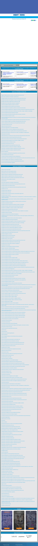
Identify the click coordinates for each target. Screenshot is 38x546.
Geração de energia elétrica (6, 417)
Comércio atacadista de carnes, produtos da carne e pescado (11, 106)
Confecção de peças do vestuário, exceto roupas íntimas (10, 318)
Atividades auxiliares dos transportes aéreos (8, 185)
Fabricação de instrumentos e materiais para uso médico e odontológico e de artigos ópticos (15, 132)
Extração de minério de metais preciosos (8, 355)
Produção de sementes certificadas (7, 471)
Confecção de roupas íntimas (6, 321)
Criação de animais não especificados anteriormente (9, 328)
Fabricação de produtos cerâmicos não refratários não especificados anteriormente (14, 393)
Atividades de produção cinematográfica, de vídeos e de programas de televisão (13, 99)
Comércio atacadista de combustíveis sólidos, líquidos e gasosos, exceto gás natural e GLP (15, 262)
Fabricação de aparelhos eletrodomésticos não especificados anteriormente (13, 363)
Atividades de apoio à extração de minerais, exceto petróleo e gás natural (12, 193)
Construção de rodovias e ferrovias (7, 124)
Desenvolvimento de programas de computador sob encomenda (11, 348)
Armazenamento (4, 180)
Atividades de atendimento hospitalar (7, 202)
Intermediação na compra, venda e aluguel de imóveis (10, 429)
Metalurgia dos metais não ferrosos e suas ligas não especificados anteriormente (14, 447)
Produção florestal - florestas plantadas (8, 472)
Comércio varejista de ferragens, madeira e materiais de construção (12, 299)
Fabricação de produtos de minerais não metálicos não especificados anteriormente (14, 138)
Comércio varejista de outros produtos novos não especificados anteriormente (13, 122)
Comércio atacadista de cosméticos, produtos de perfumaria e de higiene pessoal (14, 265)
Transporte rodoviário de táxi (6, 505)
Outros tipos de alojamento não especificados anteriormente (11, 461)
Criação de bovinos (4, 331)
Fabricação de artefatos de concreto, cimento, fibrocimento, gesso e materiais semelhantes (15, 364)
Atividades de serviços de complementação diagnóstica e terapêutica (12, 227)
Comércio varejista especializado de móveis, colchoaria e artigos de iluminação (13, 315)
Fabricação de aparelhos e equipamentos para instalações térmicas (12, 361)
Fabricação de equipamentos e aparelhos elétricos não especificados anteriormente (14, 130)
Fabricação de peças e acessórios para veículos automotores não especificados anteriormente (16, 135)
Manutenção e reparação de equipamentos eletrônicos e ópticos (11, 439)
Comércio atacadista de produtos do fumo (8, 276)
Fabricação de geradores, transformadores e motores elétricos (11, 383)
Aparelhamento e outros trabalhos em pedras (8, 179)
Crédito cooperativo (4, 334)
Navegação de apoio (5, 450)
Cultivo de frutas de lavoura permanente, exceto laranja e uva (11, 339)
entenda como (7, 528)
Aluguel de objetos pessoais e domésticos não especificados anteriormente (13, 95)
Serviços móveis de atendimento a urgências (8, 162)
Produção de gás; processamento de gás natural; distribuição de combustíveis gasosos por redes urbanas (17, 466)
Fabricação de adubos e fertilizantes (7, 358)
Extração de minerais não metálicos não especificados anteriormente (12, 353)
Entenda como (31, 528)
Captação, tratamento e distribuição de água (8, 248)
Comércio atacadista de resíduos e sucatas (8, 115)
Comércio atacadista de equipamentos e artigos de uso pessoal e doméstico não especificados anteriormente (18, 109)
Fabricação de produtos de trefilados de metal (8, 404)
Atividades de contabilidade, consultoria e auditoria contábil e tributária (12, 207)
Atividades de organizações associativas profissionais (10, 219)
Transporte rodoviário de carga (6, 503)
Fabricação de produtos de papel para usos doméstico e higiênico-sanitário (13, 140)
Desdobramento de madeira (6, 347)
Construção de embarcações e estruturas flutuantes (9, 323)
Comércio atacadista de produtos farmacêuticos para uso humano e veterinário (13, 114)
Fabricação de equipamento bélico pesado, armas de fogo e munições (12, 377)
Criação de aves (4, 329)
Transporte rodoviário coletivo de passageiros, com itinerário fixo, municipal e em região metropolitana (17, 499)
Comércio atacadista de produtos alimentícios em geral (10, 112)
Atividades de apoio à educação (6, 191)
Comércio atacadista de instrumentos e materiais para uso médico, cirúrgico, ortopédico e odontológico (17, 270)
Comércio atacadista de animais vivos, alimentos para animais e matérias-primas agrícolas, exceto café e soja (18, 251)
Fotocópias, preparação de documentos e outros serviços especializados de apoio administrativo (16, 415)
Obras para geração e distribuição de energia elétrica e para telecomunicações (13, 456)
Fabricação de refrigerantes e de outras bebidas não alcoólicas (11, 412)
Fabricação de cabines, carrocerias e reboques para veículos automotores (13, 129)
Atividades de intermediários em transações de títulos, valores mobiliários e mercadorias (15, 210)
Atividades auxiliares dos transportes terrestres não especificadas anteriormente (14, 98)
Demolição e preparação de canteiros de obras (8, 345)
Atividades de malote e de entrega (7, 212)
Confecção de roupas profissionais (7, 320)
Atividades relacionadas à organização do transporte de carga (11, 101)
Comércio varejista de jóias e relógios (7, 301)
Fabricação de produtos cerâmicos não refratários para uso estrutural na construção (14, 394)
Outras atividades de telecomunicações (7, 154)
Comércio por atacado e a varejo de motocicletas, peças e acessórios (12, 291)
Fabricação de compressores (6, 374)
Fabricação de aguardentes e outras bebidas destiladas (10, 127)
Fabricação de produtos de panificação (7, 401)
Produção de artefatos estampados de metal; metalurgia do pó (11, 156)
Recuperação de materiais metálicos (7, 474)
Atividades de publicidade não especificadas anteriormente (10, 224)
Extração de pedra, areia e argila (6, 356)
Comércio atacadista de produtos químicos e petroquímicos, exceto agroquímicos (14, 279)
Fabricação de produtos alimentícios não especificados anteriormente (12, 391)
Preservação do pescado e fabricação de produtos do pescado (11, 463)
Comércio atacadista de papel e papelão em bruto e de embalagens (12, 273)
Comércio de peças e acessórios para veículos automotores (10, 290)
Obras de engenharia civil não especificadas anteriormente (10, 453)
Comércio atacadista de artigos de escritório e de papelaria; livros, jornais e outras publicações (16, 252)
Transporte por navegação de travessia (7, 496)
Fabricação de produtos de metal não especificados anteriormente (11, 137)
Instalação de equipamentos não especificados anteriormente (11, 145)
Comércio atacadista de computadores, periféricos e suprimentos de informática (14, 107)
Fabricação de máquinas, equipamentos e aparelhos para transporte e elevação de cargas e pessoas (17, 388)
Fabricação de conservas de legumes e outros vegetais (10, 375)
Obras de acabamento (5, 151)
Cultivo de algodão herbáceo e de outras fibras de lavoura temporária (12, 336)
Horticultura (3, 420)
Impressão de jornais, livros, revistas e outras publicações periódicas (12, 423)
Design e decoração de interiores (6, 350)
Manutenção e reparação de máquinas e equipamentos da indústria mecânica (13, 148)
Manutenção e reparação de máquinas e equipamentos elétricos (11, 149)
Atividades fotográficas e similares (7, 233)
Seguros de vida (4, 483)
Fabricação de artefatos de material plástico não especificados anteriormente (13, 366)
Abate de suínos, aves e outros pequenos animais (9, 171)
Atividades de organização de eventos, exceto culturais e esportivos (12, 217)
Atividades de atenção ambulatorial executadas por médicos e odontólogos (13, 204)
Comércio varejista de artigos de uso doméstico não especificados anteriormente (14, 121)
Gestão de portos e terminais (6, 418)
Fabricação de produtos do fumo (6, 410)
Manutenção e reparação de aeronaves (7, 436)
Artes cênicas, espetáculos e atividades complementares (10, 96)
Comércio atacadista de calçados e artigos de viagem (9, 257)
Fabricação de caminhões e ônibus (7, 372)
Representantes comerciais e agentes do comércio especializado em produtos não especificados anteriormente (18, 157)
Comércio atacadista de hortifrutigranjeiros (8, 268)
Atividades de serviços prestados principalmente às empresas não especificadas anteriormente (16, 230)
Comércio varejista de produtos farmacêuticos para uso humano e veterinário (13, 313)
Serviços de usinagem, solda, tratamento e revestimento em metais (12, 159)
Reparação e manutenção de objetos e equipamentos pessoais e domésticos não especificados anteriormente (18, 477)
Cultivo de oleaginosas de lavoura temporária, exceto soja (10, 340)
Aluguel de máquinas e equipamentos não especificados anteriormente (12, 174)
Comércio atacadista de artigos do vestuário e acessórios (10, 104)
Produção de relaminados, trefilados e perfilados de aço (10, 469)
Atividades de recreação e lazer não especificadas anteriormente (11, 225)
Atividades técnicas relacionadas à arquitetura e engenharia (10, 243)
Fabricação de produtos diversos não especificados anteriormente (11, 409)
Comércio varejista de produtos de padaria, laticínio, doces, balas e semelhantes (13, 312)
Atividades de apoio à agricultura (6, 190)
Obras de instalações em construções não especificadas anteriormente (12, 455)
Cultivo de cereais (4, 337)
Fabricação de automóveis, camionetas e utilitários (9, 367)
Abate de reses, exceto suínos (6, 169)
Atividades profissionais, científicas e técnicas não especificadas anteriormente (13, 240)
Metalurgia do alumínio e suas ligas (7, 445)
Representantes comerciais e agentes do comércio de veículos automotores (13, 479)
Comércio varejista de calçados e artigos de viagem (9, 296)
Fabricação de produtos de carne (6, 396)
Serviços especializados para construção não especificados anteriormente (13, 490)
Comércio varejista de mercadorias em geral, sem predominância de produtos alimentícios (15, 306)
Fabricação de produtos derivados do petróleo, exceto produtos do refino (12, 407)
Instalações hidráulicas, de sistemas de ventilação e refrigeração (11, 146)
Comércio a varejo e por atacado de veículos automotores (10, 249)
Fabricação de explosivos (5, 382)
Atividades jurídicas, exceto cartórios (7, 238)
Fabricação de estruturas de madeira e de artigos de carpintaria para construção (14, 380)
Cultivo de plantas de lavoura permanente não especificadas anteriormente (13, 342)
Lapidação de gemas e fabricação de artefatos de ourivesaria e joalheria (12, 431)
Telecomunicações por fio (5, 493)
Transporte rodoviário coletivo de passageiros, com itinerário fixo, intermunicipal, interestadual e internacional (18, 498)
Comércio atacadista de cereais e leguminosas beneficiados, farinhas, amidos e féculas (15, 260)
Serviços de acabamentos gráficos (7, 485)
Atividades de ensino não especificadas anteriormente (10, 209)
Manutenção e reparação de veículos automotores (9, 444)
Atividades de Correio (5, 188)
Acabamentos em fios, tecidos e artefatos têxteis (9, 172)
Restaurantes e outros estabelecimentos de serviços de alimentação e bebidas (13, 482)
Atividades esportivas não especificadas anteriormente (10, 232)
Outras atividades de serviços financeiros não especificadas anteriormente (13, 458)
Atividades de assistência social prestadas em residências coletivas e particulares (14, 201)
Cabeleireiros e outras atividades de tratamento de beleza (10, 246)
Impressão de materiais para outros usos (8, 143)
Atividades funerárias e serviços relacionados (8, 235)
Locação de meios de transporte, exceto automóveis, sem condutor (12, 434)
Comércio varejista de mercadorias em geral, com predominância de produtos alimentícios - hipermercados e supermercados (18, 305)
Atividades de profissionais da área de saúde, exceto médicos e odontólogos (13, 222)
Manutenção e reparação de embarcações (8, 437)
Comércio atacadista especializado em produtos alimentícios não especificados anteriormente (16, 119)
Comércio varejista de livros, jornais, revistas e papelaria (10, 302)
